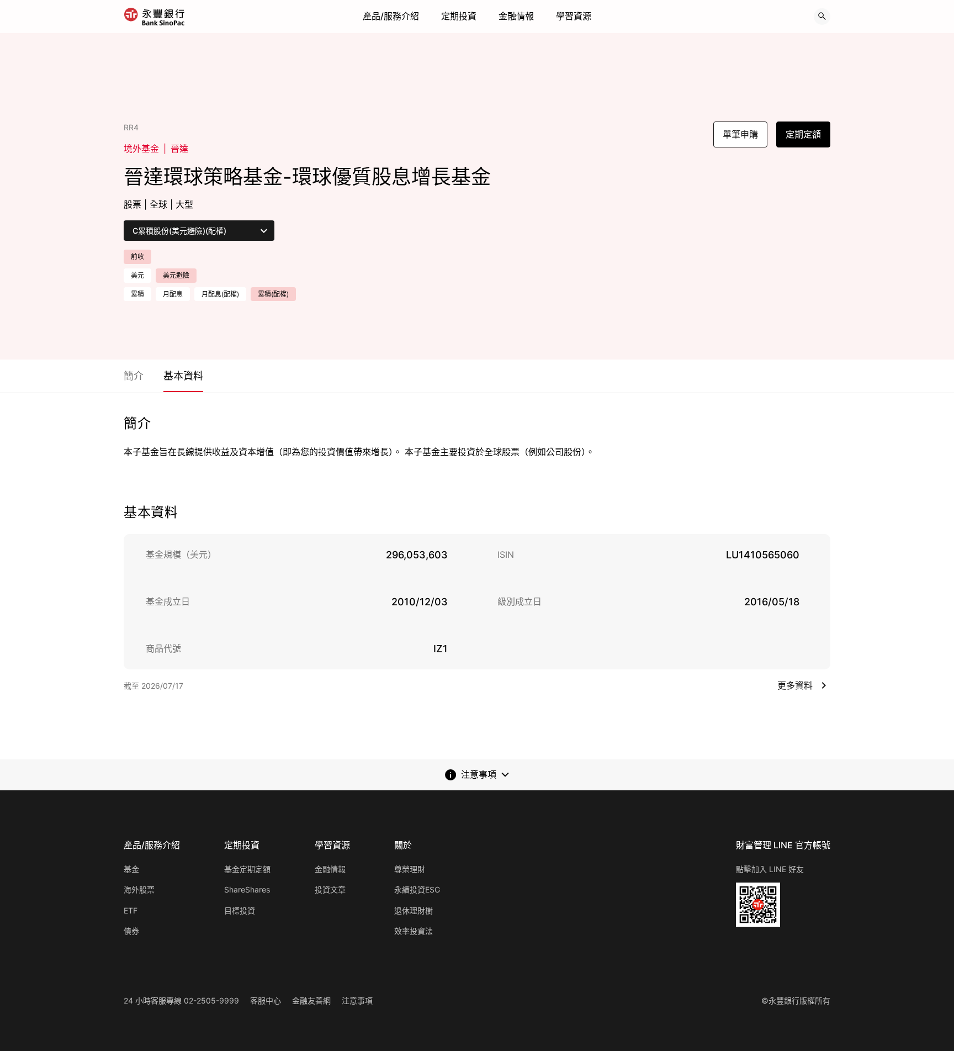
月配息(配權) (220, 294)
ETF (130, 910)
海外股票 (139, 889)
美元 (137, 275)
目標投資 (239, 910)
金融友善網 (311, 1000)
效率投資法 (413, 931)
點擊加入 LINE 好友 (770, 869)
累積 (137, 294)
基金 (131, 869)
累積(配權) (273, 294)
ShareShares (247, 889)
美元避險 (176, 275)
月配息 (173, 294)
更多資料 (795, 685)
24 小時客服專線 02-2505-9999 (181, 1000)
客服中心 (265, 1000)
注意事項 (357, 1000)
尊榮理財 (409, 869)
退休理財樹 (413, 910)
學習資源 (573, 16)
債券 (131, 931)
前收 (137, 256)
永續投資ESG (417, 889)
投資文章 (330, 889)
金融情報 (516, 16)
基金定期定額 (247, 869)
